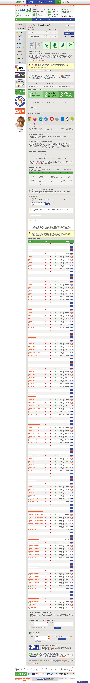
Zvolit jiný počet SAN (70, 25)
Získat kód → (64, 656)
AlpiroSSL (30, 243)
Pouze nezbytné (49, 679)
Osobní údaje (17, 678)
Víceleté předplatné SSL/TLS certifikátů (37, 60)
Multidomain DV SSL (32, 607)
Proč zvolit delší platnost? (69, 38)
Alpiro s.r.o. (24, 680)
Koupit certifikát (69, 5)
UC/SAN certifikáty (38, 19)
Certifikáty (50, 2)
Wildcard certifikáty (52, 19)
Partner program (40, 5)
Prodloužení (33, 5)
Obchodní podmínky (22, 678)
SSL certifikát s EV (37, 163)
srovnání (71, 248)
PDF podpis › (22, 70)
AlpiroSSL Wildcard (32, 327)
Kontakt (46, 5)
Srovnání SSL (26, 5)
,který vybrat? (19, 128)
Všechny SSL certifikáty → (34, 663)
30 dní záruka (28, 678)
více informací (51, 678)
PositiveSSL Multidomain (33, 526)
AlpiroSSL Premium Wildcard (34, 352)
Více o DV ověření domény (36, 215)
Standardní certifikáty (67, 19)
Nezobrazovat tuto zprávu (43, 67)
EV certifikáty (19, 19)
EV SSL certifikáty (35, 667)
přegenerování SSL (61, 192)
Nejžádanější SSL (19, 5)
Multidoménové (67, 667)
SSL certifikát (20, 667)
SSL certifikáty (30, 2)
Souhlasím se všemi (41, 679)
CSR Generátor (51, 647)
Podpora (58, 2)
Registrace (70, 2)
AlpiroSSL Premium (32, 458)
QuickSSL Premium (32, 604)
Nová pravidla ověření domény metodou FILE (42, 211)
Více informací (34, 67)
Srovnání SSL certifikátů (52, 667)
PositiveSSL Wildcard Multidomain (35, 498)
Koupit (71, 243)
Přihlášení (65, 2)
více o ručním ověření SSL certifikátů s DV (65, 661)
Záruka (61, 75)
